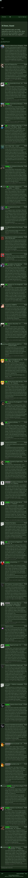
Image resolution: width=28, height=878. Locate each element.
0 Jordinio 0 (11, 162)
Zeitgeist (11, 580)
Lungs (10, 498)
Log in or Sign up (22, 16)
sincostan (11, 803)
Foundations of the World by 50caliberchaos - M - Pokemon (13, 264)
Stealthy (10, 182)
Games (6, 224)
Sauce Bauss (11, 355)
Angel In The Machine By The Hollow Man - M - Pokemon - (14, 360)
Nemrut (10, 141)
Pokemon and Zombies (11, 442)
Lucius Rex (11, 280)
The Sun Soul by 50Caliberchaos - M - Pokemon (13, 827)
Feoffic (10, 260)
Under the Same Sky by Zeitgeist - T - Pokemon (13, 503)
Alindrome (11, 233)
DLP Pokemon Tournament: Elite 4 (14, 584)
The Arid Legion (12, 558)
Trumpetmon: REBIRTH (11, 305)
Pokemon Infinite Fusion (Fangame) (14, 45)
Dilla (10, 843)
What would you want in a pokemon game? (14, 344)
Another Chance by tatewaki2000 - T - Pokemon (15, 848)
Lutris (10, 599)
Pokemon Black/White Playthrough (14, 665)
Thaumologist (12, 79)
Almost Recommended (9, 378)
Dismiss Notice (26, 23)
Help (26, 873)
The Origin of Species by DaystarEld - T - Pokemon (13, 187)
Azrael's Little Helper (13, 99)
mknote (10, 720)
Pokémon (7, 61)
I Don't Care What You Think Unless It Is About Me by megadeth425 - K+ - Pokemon (13, 604)
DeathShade (11, 438)
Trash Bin (7, 341)
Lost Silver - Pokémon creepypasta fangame (14, 685)
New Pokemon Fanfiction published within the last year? (14, 237)
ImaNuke (11, 203)
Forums (4, 16)
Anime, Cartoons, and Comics (13, 100)
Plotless (10, 223)
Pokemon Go (8, 254)
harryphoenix (11, 121)
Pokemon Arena (9, 626)
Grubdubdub (11, 863)
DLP (2, 873)
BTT (10, 60)
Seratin (10, 760)
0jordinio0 (11, 377)
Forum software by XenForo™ (14, 875)
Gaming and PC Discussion (10, 740)
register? (20, 34)
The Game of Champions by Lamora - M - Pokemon (14, 482)
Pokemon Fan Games (10, 523)
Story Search (10, 80)
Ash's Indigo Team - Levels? (12, 146)
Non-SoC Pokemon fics (11, 64)
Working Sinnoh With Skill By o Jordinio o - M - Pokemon (14, 382)
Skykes (10, 641)
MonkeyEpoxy (12, 418)
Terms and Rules (20, 873)
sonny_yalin (11, 250)
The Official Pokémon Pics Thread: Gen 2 (14, 228)
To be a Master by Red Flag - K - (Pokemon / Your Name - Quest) (14, 126)
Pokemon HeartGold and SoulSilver (14, 725)
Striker (10, 319)
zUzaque (11, 300)
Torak (10, 824)
